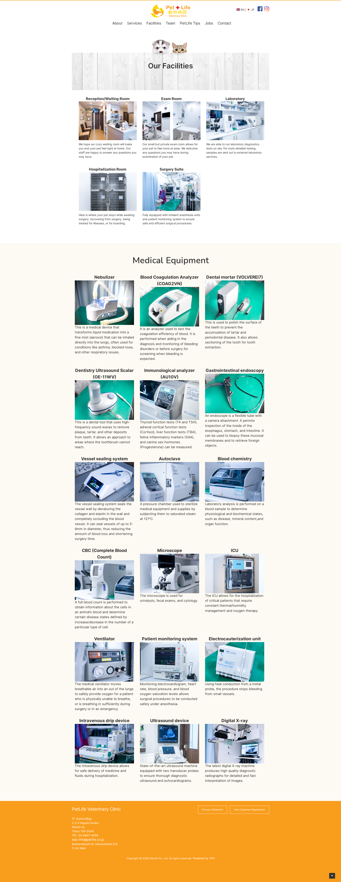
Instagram (266, 12)
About (117, 23)
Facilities (153, 23)
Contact (224, 23)
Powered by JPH (204, 858)
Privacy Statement (212, 809)
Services (134, 23)
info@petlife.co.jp (91, 839)
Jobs (209, 23)
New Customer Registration (249, 809)
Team (170, 23)
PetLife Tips (190, 23)
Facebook (259, 12)
